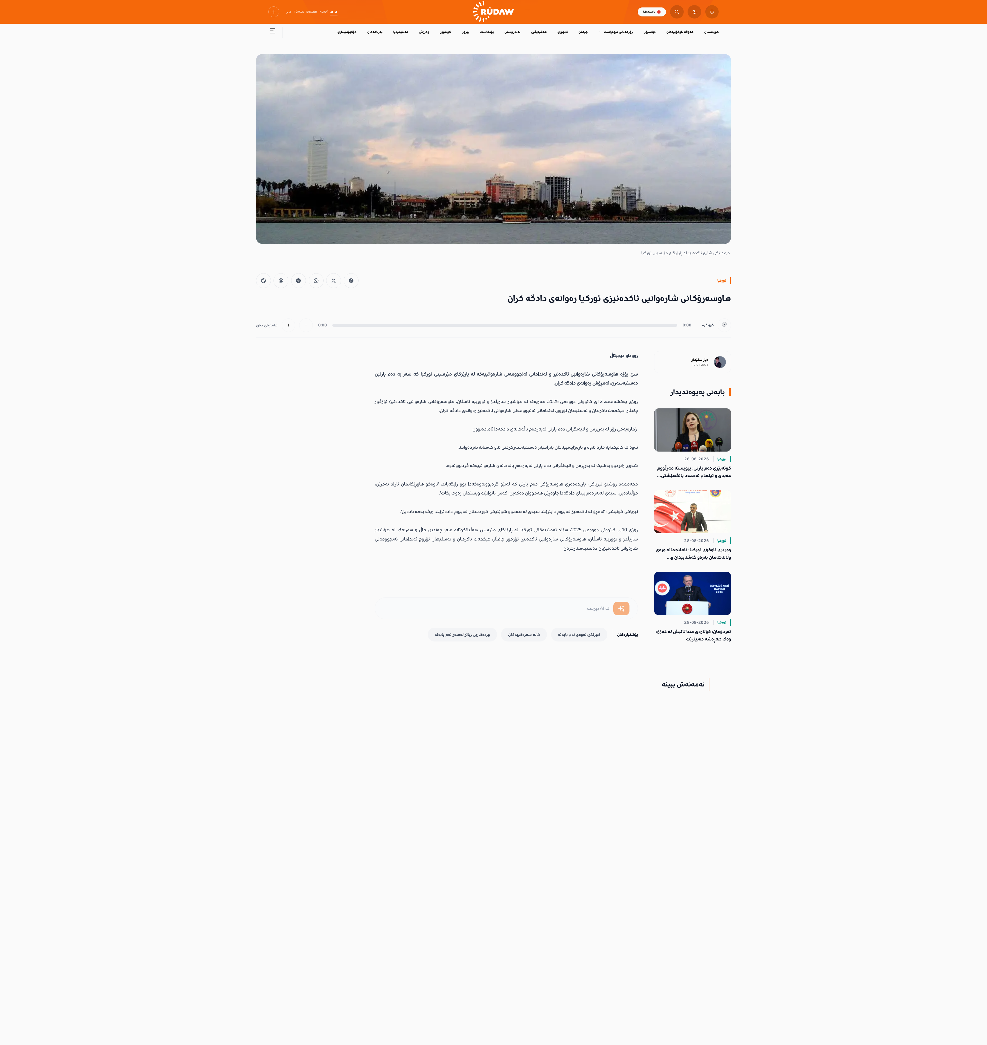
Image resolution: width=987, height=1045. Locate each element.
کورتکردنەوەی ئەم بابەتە (579, 634)
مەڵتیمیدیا (400, 31)
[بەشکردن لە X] (333, 280)
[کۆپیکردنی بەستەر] (263, 280)
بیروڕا (465, 31)
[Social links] (273, 11)
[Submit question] (621, 608)
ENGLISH (311, 12)
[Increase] (288, 325)
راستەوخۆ (649, 12)
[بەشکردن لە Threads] (280, 280)
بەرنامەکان (374, 31)
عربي (288, 12)
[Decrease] (306, 325)
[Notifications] (712, 12)
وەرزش (424, 31)
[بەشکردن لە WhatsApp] (316, 280)
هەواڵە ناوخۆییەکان (679, 31)
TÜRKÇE (299, 12)
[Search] (677, 12)
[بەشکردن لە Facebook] (351, 280)
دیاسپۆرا (650, 31)
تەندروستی (512, 31)
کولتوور (445, 31)
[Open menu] (272, 32)
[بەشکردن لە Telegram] (298, 280)
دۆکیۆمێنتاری (347, 31)
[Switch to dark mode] (694, 12)
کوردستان (711, 31)
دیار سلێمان (699, 359)
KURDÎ (323, 12)
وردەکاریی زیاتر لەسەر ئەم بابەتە (462, 634)
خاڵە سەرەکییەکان (524, 634)
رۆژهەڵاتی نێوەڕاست (618, 31)
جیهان (583, 31)
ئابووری (563, 31)
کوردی (333, 12)
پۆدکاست (487, 31)
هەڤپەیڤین (539, 31)
